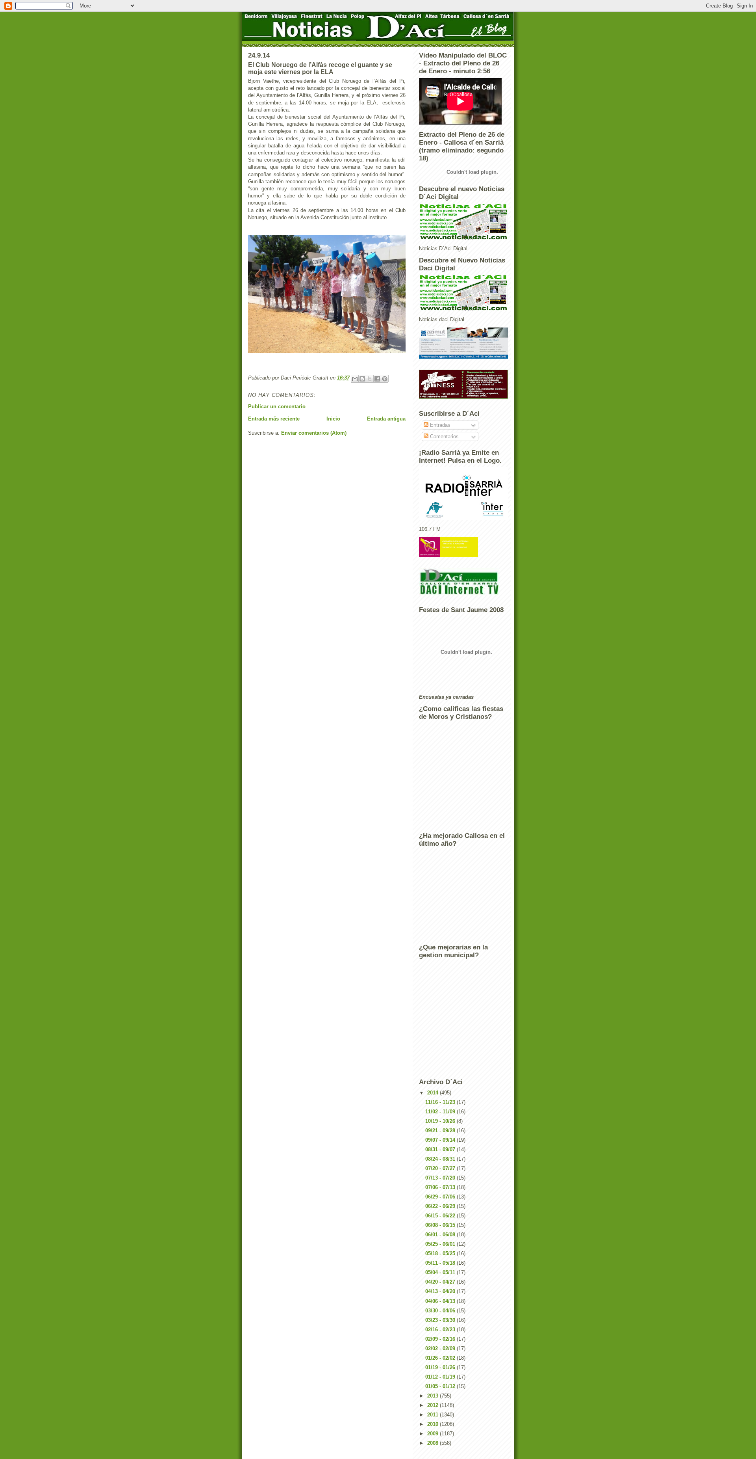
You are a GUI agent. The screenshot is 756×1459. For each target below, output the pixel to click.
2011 (433, 1415)
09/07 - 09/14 (441, 1140)
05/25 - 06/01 (441, 1244)
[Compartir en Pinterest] (385, 379)
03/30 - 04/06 (441, 1311)
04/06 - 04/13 (441, 1301)
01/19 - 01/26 (441, 1367)
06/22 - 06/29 (441, 1206)
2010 (433, 1424)
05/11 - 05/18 (441, 1263)
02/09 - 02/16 (441, 1339)
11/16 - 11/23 (441, 1102)
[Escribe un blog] (362, 379)
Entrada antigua (386, 419)
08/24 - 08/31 (441, 1159)
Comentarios (443, 436)
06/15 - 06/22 (441, 1216)
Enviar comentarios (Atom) (313, 433)
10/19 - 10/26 (441, 1121)
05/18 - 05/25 (441, 1253)
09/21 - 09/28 (441, 1130)
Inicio (333, 419)
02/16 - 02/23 (441, 1329)
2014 (433, 1093)
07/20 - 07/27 (441, 1168)
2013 (433, 1396)
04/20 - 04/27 (441, 1282)
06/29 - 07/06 (441, 1197)
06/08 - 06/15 (441, 1225)
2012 (433, 1405)
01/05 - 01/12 (441, 1386)
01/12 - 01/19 (441, 1377)
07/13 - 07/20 (441, 1178)
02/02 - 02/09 (441, 1348)
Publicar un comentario (277, 406)
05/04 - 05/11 (441, 1272)
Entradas (439, 425)
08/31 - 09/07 (441, 1149)
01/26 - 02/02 (441, 1358)
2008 (433, 1443)
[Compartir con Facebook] (377, 379)
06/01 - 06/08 (441, 1235)
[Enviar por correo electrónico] (355, 379)
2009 (433, 1434)
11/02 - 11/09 (441, 1112)
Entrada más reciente (274, 419)
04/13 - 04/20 (441, 1291)
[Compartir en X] (370, 379)
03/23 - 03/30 (441, 1320)
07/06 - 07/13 (441, 1187)
